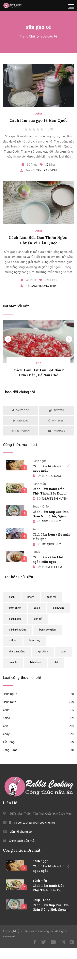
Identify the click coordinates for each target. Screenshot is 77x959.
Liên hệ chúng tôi (21, 831)
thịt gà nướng (17, 651)
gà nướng (58, 608)
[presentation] (8, 339)
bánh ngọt (15, 619)
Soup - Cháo (41, 900)
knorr (30, 597)
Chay (38, 734)
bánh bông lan (47, 630)
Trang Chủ (27, 36)
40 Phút (31, 280)
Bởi (41, 170)
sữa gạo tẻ (38, 27)
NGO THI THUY (49, 521)
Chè (38, 363)
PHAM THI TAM (49, 567)
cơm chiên (15, 608)
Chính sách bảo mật (22, 841)
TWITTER (59, 410)
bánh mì (51, 597)
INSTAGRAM (22, 431)
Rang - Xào (38, 750)
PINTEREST (58, 421)
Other (38, 114)
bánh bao (35, 662)
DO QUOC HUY (49, 544)
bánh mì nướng (17, 630)
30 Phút (31, 164)
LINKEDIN (22, 421)
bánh (12, 597)
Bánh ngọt (38, 694)
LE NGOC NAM (49, 476)
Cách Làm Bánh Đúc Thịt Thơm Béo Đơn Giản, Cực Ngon (48, 493)
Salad (38, 718)
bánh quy (34, 640)
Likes (50, 164)
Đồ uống (38, 742)
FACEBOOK (22, 410)
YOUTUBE (59, 431)
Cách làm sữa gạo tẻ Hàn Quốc (38, 120)
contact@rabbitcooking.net (36, 822)
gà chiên (43, 651)
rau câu (13, 662)
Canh (38, 710)
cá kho (13, 640)
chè (56, 662)
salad (37, 608)
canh (63, 651)
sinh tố (38, 619)
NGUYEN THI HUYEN (52, 498)
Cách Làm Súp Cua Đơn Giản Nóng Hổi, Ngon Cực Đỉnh (51, 516)
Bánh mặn (38, 702)
